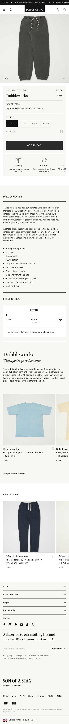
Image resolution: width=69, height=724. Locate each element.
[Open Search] (10, 9)
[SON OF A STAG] (34, 9)
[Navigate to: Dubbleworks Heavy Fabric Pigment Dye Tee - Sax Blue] (29, 419)
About (6, 586)
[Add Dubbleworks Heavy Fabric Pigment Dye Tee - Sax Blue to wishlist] (53, 449)
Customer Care (10, 594)
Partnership (9, 610)
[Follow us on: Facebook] (4, 624)
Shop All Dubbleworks (14, 473)
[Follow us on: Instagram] (10, 624)
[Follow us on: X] (33, 624)
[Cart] (64, 9)
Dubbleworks (17, 95)
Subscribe (57, 648)
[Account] (58, 9)
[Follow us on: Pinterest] (15, 624)
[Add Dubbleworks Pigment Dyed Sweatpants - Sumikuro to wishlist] (61, 131)
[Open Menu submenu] (4, 9)
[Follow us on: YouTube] (21, 624)
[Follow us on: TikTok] (27, 624)
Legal (6, 602)
